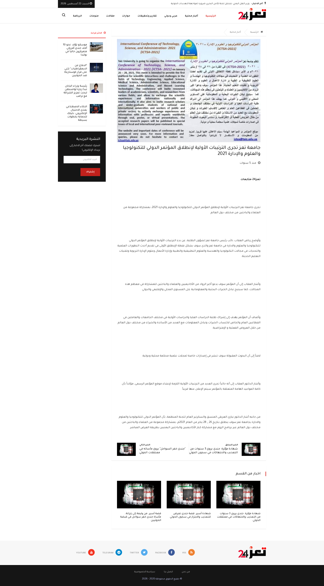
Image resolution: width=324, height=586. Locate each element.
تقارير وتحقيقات (147, 16)
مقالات (110, 16)
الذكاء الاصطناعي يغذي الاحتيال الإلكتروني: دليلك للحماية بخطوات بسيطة (76, 113)
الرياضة (77, 16)
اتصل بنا (168, 572)
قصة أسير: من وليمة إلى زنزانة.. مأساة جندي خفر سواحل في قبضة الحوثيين (140, 517)
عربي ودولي (170, 16)
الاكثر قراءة (97, 33)
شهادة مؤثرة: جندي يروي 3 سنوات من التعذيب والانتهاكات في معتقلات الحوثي (238, 517)
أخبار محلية (191, 16)
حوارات (126, 16)
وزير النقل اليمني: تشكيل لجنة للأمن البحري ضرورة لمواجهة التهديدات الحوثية (210, 4)
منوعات (94, 16)
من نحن (186, 572)
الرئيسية (211, 16)
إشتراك (90, 172)
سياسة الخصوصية (144, 572)
